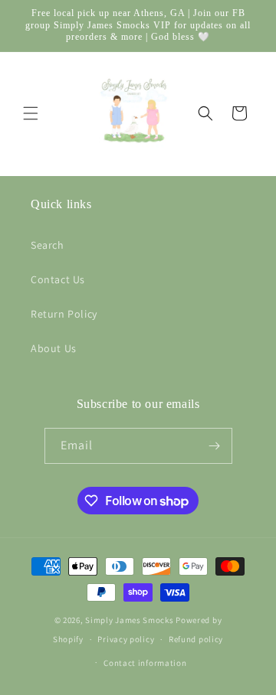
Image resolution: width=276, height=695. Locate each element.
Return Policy (64, 314)
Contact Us (58, 279)
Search (47, 245)
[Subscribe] (215, 446)
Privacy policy (125, 639)
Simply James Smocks (130, 620)
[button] (31, 113)
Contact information (145, 662)
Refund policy (196, 639)
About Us (54, 348)
